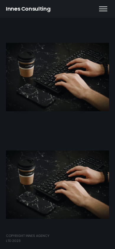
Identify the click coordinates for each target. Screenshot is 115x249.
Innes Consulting (28, 8)
